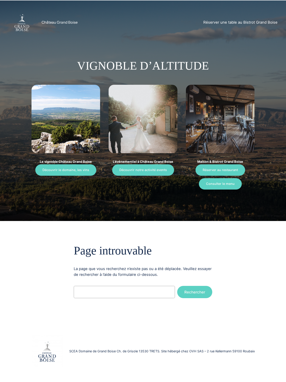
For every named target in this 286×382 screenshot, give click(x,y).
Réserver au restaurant (220, 170)
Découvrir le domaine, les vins (65, 170)
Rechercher (194, 292)
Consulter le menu (220, 184)
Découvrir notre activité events (143, 170)
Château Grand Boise (60, 22)
